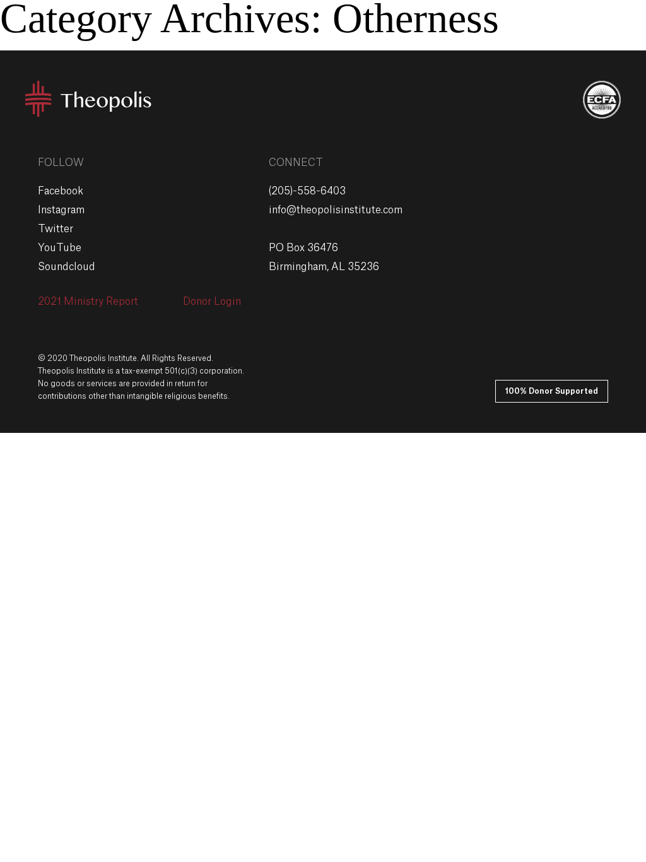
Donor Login (212, 302)
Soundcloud (66, 267)
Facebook (60, 191)
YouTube (59, 248)
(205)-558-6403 (307, 191)
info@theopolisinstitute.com (335, 210)
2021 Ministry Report (88, 302)
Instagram (61, 210)
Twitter (55, 229)
